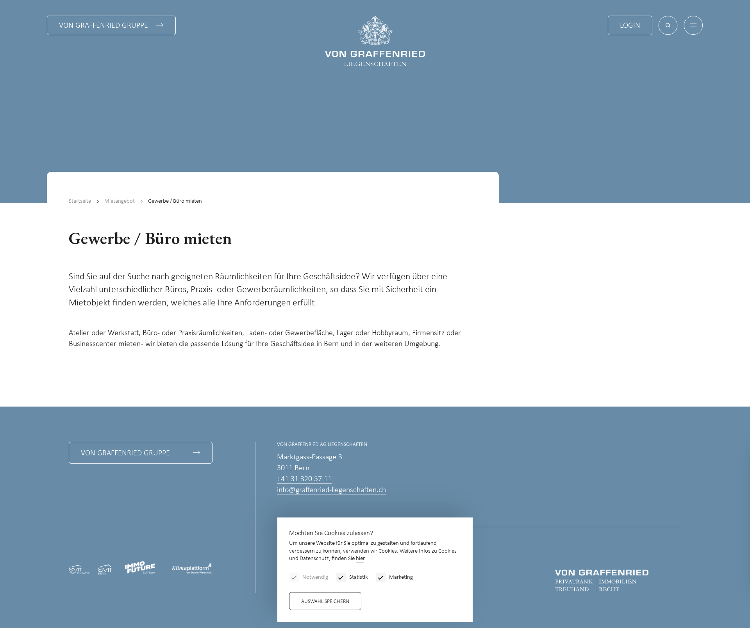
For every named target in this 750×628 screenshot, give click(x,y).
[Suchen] (668, 25)
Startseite (80, 201)
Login (630, 26)
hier (360, 559)
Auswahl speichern (325, 602)
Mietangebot (119, 201)
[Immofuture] (141, 569)
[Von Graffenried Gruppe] (602, 581)
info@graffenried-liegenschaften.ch (331, 490)
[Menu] (693, 25)
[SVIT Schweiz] (79, 569)
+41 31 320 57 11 (304, 479)
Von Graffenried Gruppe (103, 26)
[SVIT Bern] (105, 569)
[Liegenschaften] (375, 41)
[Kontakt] (685, 571)
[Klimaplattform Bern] (191, 569)
